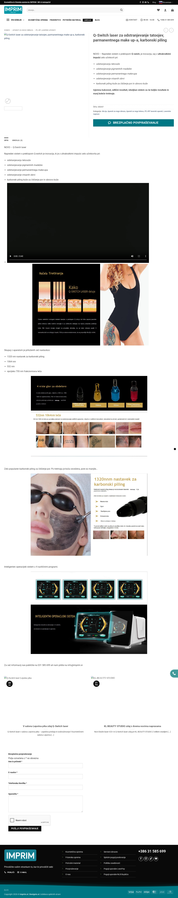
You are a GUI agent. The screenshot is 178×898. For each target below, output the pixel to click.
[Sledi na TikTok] (151, 859)
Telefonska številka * (17, 783)
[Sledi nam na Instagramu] (143, 2)
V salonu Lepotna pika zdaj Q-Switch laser (45, 726)
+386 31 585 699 (152, 851)
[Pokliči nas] (148, 2)
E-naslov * (12, 772)
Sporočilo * (13, 794)
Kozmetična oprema (38, 20)
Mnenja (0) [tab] (17, 140)
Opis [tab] (6, 140)
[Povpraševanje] (175, 449)
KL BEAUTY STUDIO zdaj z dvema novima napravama (132, 726)
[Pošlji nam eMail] (145, 2)
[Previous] (9, 68)
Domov (7, 30)
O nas (68, 874)
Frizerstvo (55, 20)
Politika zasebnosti (112, 863)
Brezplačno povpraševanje (20, 754)
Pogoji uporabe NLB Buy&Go (116, 874)
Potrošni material (72, 20)
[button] (165, 10)
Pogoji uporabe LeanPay (114, 869)
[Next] (79, 68)
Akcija (88, 20)
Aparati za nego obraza (23, 30)
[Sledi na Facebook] (140, 2)
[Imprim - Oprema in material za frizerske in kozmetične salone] (13, 10)
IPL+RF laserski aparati (46, 30)
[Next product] (166, 30)
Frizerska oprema (73, 857)
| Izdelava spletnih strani (44, 894)
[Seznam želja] (158, 10)
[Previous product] (171, 30)
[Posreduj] (121, 10)
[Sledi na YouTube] (156, 859)
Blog (154, 2)
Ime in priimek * (15, 761)
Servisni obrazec (111, 852)
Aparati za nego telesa (135, 111)
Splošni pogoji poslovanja (115, 857)
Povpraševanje (71, 869)
